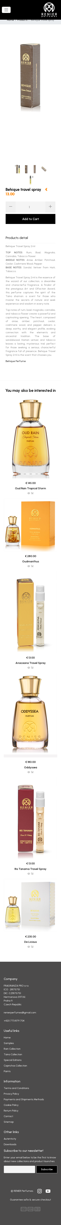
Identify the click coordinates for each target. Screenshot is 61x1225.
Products (22, 19)
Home (10, 19)
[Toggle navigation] (6, 10)
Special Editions (12, 1060)
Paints (7, 1071)
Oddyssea (30, 767)
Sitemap (9, 1121)
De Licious (30, 941)
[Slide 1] (18, 169)
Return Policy (11, 1110)
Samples (9, 1043)
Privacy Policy (11, 1093)
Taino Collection (13, 1054)
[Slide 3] (35, 169)
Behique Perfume (16, 361)
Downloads (10, 1144)
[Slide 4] (43, 169)
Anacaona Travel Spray (30, 663)
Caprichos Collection (15, 1065)
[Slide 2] (26, 169)
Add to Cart (30, 219)
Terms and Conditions (16, 1088)
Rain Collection (12, 1048)
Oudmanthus (30, 561)
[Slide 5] (30, 180)
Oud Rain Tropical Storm (30, 488)
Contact (8, 1116)
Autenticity (10, 1138)
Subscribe (47, 1169)
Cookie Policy (11, 1104)
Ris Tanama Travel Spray (30, 868)
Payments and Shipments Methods (24, 1099)
